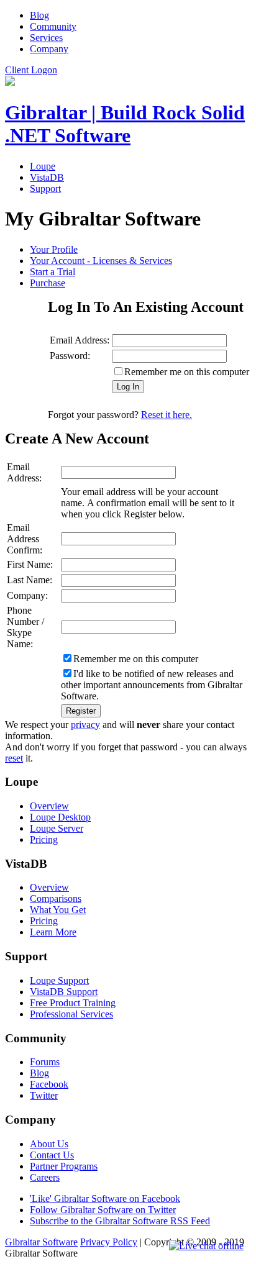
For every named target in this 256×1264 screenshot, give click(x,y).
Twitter (44, 1095)
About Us (49, 1144)
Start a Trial (52, 271)
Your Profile (54, 249)
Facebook (49, 1084)
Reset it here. (166, 414)
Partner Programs (64, 1166)
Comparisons (55, 898)
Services (46, 37)
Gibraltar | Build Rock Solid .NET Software (125, 124)
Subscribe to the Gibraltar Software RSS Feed (120, 1221)
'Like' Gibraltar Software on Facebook (105, 1198)
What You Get (58, 909)
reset (14, 758)
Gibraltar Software (41, 1242)
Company (49, 48)
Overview (49, 806)
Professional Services (71, 1014)
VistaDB (47, 177)
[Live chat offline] (206, 1246)
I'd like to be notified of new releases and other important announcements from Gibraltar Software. (151, 684)
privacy (85, 724)
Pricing (44, 839)
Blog (39, 15)
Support (45, 188)
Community (53, 26)
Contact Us (52, 1155)
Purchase (47, 283)
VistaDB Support (64, 991)
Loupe (42, 166)
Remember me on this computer (186, 371)
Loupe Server (56, 828)
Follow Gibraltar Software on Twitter (103, 1209)
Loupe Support (59, 980)
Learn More (53, 932)
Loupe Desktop (60, 817)
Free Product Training (73, 1003)
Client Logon (31, 70)
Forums (45, 1062)
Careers (45, 1177)
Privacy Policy (108, 1242)
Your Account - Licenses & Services (101, 260)
